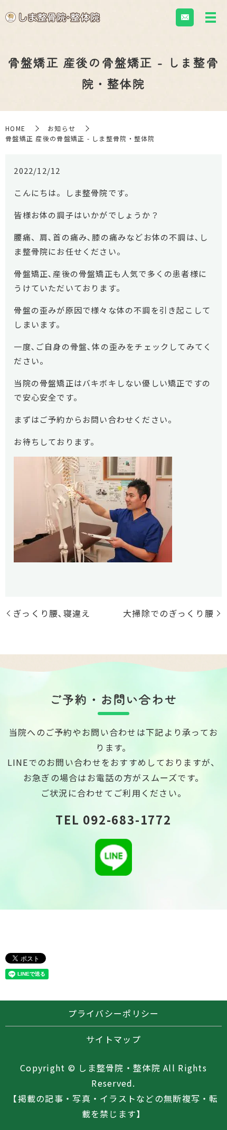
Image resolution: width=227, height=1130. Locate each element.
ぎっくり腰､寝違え (52, 613)
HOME (15, 128)
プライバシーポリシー (113, 1013)
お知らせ (61, 128)
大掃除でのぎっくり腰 (168, 613)
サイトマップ (113, 1039)
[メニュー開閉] (210, 17)
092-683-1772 (127, 819)
